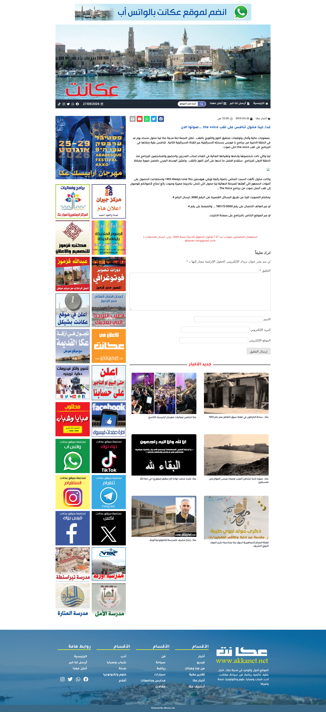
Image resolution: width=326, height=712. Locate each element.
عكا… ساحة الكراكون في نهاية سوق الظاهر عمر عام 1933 (239, 417)
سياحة (161, 662)
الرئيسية (80, 656)
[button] (161, 119)
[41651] (163, 19)
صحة (122, 668)
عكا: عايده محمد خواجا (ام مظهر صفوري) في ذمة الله (168, 479)
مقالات (160, 687)
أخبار (201, 656)
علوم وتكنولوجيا (114, 675)
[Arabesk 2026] (90, 178)
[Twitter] (68, 104)
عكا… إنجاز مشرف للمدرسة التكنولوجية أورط (173, 540)
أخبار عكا (199, 681)
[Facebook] (77, 104)
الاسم (267, 319)
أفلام (122, 681)
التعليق (265, 270)
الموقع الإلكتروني (260, 340)
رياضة (161, 668)
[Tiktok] (59, 104)
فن (163, 656)
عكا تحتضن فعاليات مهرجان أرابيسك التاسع (172, 417)
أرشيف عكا (197, 687)
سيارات (160, 675)
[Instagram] (63, 104)
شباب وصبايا (116, 662)
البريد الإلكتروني (261, 330)
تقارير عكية (197, 675)
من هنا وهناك (195, 668)
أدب (123, 656)
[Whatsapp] (73, 104)
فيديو (201, 662)
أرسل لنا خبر (78, 662)
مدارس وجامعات (153, 681)
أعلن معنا (80, 668)
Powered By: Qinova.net (163, 708)
